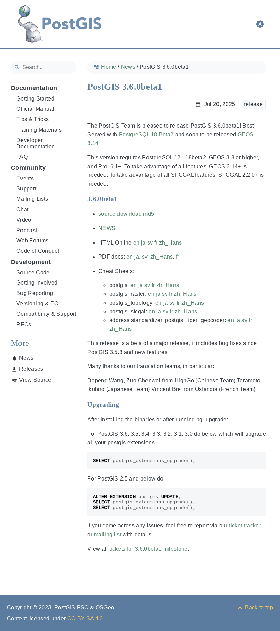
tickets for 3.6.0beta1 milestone (148, 549)
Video (23, 220)
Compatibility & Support (46, 314)
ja (143, 243)
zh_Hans (170, 243)
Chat (22, 209)
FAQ (22, 157)
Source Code (33, 272)
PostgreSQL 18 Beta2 (146, 134)
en (136, 243)
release (253, 104)
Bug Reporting (34, 293)
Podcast (26, 230)
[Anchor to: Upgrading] (126, 404)
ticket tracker (245, 525)
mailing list (107, 534)
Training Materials (39, 130)
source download (120, 214)
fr (156, 243)
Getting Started (35, 99)
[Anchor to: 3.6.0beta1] (124, 199)
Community (28, 167)
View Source (35, 380)
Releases (31, 369)
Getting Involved (36, 283)
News (26, 358)
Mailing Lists (32, 199)
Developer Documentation (35, 143)
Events (25, 178)
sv (150, 243)
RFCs (23, 324)
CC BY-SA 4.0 (85, 618)
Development (31, 262)
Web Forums (32, 241)
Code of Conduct (37, 251)
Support (26, 189)
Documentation (34, 87)
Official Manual (35, 109)
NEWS (106, 228)
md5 (148, 214)
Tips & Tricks (32, 119)
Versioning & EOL (38, 303)
